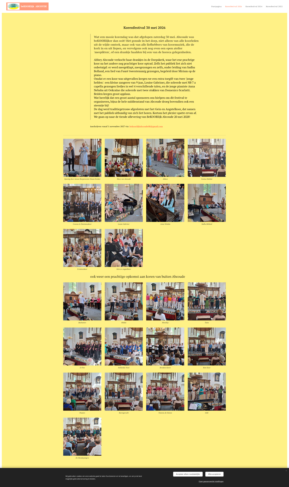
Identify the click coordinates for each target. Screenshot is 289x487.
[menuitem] (217, 6)
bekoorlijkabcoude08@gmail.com (146, 126)
